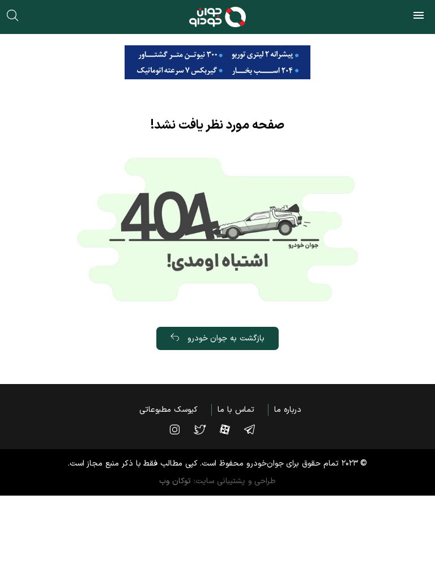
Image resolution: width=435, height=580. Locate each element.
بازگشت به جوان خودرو (225, 338)
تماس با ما (236, 410)
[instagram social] (180, 429)
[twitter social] (205, 429)
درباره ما (287, 410)
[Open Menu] (418, 17)
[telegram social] (255, 429)
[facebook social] (230, 429)
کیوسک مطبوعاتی (168, 410)
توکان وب (175, 481)
